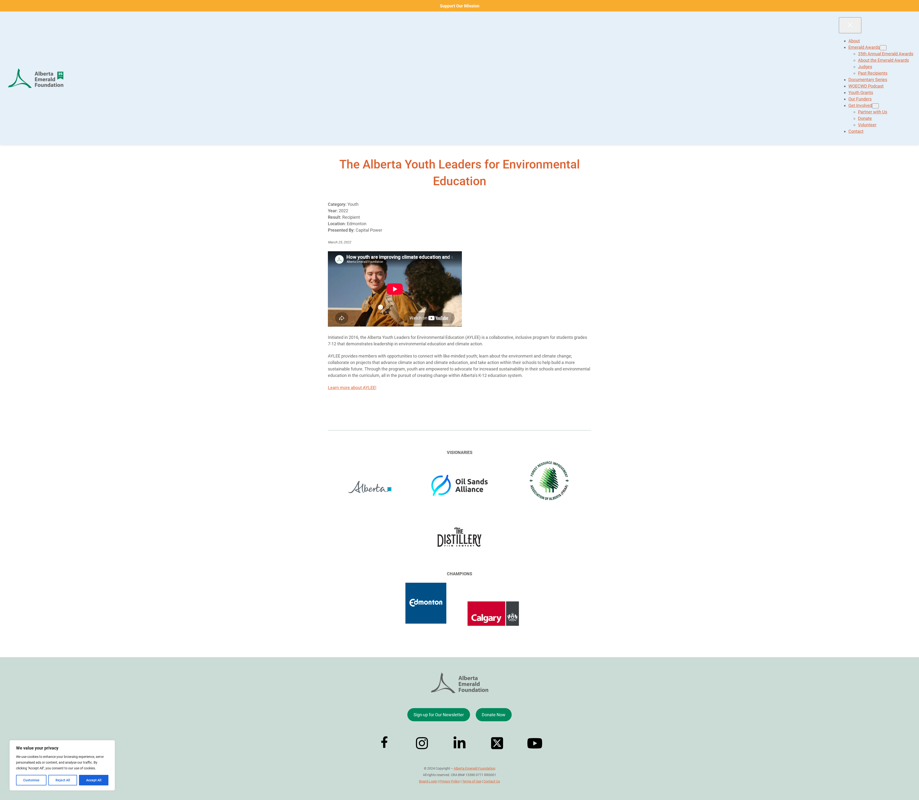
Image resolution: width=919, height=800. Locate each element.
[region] (62, 765)
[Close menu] (850, 25)
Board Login (428, 781)
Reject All (63, 780)
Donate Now (493, 714)
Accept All (93, 780)
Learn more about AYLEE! (352, 387)
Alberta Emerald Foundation (474, 768)
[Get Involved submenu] (875, 105)
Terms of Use (471, 781)
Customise (31, 780)
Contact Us (491, 781)
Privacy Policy (449, 781)
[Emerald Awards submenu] (883, 47)
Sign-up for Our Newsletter (439, 714)
